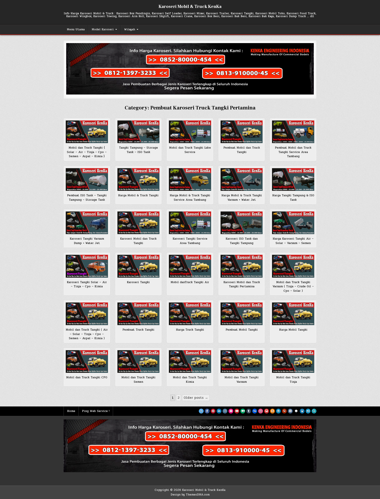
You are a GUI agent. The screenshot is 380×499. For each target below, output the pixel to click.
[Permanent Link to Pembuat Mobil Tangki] (242, 313)
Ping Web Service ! (96, 411)
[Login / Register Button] (308, 411)
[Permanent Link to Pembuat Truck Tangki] (138, 313)
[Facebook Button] (207, 411)
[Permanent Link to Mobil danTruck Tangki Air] (190, 266)
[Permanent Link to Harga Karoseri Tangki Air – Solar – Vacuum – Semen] (293, 222)
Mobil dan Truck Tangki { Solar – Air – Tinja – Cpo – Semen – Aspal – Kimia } (87, 152)
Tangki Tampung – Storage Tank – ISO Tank (138, 150)
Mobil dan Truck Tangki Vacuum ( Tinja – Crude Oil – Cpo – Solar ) (293, 286)
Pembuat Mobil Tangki (242, 330)
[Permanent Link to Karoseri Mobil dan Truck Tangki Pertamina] (242, 266)
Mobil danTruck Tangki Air (190, 282)
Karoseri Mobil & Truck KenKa (190, 6)
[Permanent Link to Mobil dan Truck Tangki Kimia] (190, 361)
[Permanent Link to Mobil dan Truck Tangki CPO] (87, 361)
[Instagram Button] (225, 411)
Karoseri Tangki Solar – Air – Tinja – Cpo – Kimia (87, 284)
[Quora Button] (284, 411)
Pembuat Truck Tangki (138, 330)
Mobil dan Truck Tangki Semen (138, 379)
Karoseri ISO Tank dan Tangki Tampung (242, 241)
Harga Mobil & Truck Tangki (138, 195)
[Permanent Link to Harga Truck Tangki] (190, 313)
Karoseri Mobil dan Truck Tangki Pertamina (241, 284)
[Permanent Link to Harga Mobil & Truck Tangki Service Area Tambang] (190, 179)
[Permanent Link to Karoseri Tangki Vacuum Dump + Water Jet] (87, 222)
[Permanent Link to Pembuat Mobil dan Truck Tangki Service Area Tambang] (293, 131)
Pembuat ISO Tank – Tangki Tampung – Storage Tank (87, 197)
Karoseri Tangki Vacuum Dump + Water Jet (87, 241)
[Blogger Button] (272, 411)
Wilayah (129, 29)
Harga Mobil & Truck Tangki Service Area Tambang (190, 197)
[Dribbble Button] (260, 411)
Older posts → (196, 397)
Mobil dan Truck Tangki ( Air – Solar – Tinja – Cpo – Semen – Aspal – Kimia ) (87, 334)
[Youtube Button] (236, 411)
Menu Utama (76, 29)
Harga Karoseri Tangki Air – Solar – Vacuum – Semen (293, 241)
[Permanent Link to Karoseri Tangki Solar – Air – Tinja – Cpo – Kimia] (87, 266)
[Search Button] (314, 411)
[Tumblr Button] (248, 411)
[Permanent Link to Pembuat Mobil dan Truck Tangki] (242, 131)
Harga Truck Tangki (190, 330)
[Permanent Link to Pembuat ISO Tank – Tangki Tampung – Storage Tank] (87, 179)
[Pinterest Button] (213, 411)
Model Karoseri (103, 29)
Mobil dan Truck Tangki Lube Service (190, 150)
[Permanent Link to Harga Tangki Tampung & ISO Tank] (293, 179)
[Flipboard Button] (266, 411)
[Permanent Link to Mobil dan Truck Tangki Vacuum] (242, 361)
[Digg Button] (254, 411)
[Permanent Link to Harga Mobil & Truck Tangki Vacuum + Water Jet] (242, 179)
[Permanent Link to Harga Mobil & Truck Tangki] (138, 179)
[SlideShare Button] (302, 411)
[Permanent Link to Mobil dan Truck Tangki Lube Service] (190, 131)
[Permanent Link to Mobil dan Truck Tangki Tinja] (293, 361)
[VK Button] (290, 411)
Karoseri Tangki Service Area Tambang (190, 241)
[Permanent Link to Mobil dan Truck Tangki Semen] (138, 361)
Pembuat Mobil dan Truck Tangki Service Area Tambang (293, 152)
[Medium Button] (242, 411)
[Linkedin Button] (219, 411)
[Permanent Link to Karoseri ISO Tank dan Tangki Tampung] (242, 222)
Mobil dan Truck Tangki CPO (86, 377)
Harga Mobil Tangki (293, 330)
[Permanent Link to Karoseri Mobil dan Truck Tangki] (138, 222)
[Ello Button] (296, 411)
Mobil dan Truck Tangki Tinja (293, 379)
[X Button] (201, 411)
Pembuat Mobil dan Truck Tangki (241, 150)
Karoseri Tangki (138, 282)
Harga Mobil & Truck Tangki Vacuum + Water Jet (241, 197)
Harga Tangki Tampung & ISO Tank (293, 197)
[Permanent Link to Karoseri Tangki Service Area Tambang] (190, 222)
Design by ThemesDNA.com (190, 494)
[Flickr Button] (230, 411)
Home (71, 411)
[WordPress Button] (278, 411)
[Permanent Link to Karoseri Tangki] (138, 266)
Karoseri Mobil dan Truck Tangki (138, 241)
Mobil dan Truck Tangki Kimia (190, 379)
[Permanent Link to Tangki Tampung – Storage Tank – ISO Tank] (138, 131)
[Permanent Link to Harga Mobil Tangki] (293, 313)
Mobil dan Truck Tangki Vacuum (242, 379)
